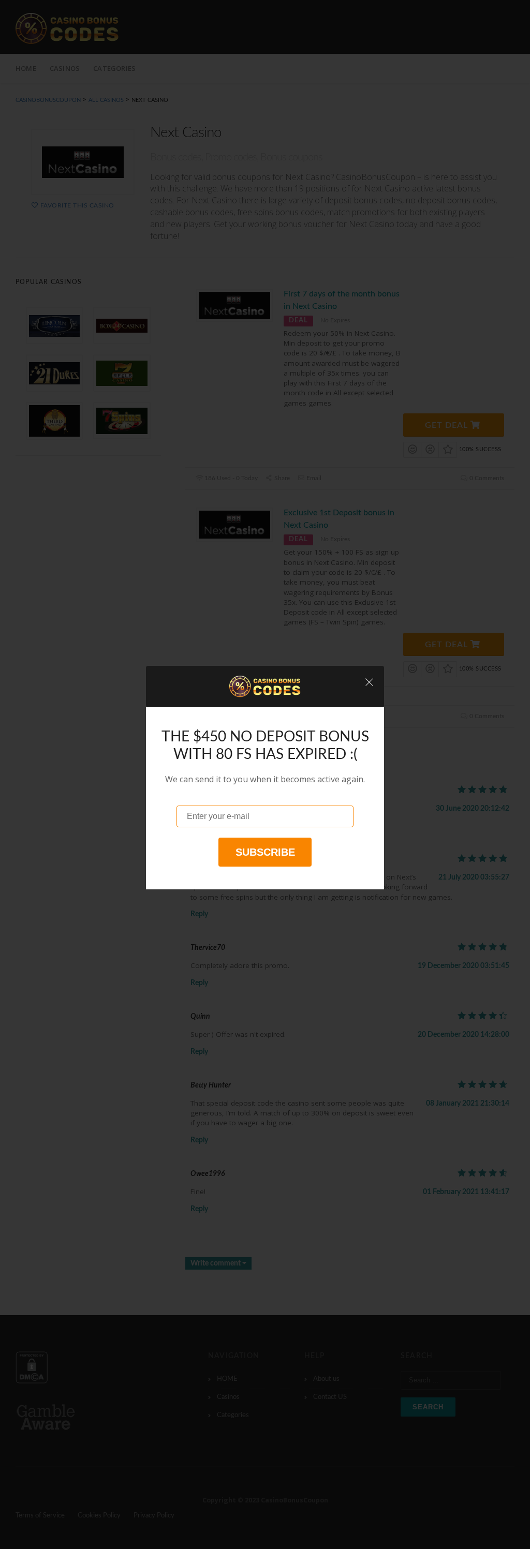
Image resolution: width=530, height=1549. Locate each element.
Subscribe (265, 852)
